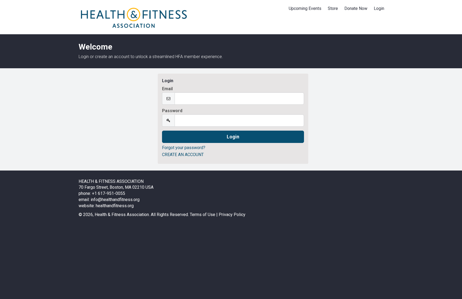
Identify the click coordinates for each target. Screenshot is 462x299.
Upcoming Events (305, 8)
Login (379, 8)
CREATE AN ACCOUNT (183, 154)
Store (333, 8)
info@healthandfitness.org (115, 199)
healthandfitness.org (115, 205)
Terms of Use (202, 214)
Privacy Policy (232, 214)
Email (167, 89)
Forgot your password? (183, 147)
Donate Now (355, 8)
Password (172, 111)
